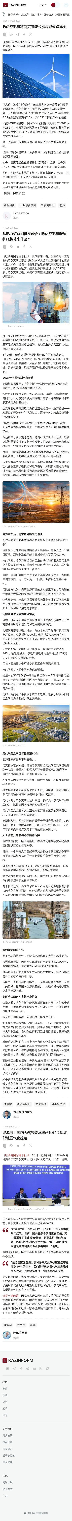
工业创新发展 (28, 205)
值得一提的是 (11, 1295)
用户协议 (8, 1435)
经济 (5, 1408)
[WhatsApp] (11, 35)
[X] (31, 35)
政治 (5, 1395)
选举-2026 (13, 14)
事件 (39, 14)
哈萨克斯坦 (47, 205)
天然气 (21, 1324)
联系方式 (8, 1489)
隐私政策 (8, 1442)
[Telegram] (18, 35)
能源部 (8, 1104)
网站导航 (8, 1482)
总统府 (24, 14)
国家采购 (8, 1462)
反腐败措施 (9, 1455)
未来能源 (41, 1104)
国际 (5, 1415)
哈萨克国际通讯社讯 (17, 1155)
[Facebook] (24, 35)
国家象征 (8, 1448)
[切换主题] (55, 5)
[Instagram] (5, 35)
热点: (4, 14)
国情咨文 (48, 14)
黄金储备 (9, 205)
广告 (5, 1495)
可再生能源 (58, 1104)
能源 (62, 205)
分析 (5, 1401)
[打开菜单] (66, 5)
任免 (33, 14)
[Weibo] (27, 1368)
